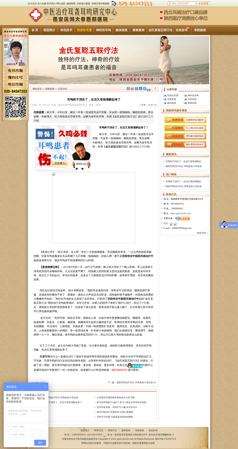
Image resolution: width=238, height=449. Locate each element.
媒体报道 (122, 30)
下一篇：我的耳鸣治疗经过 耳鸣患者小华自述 (130, 382)
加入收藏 (41, 3)
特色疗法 (112, 430)
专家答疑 (171, 99)
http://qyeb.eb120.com (180, 213)
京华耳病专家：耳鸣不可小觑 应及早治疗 (117, 407)
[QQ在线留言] (171, 223)
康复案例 (138, 30)
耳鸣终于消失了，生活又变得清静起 (183, 161)
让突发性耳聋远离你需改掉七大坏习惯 (116, 397)
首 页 (35, 30)
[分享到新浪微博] (132, 88)
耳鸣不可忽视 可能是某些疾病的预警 (115, 417)
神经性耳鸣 (103, 30)
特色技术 (66, 30)
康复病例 (49, 88)
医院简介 (49, 30)
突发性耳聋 (84, 30)
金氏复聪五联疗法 (160, 30)
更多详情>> (203, 233)
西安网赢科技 (164, 434)
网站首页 (37, 88)
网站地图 (60, 3)
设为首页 (32, 3)
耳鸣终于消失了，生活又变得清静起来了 (62, 402)
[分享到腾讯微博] (136, 88)
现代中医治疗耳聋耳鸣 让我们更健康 (115, 412)
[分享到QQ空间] (128, 88)
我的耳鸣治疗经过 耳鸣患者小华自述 (60, 397)
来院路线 (200, 30)
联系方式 (98, 430)
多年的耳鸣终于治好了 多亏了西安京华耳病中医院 (121, 402)
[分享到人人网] (140, 88)
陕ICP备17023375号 (165, 439)
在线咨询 (182, 30)
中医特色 (192, 99)
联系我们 (51, 3)
